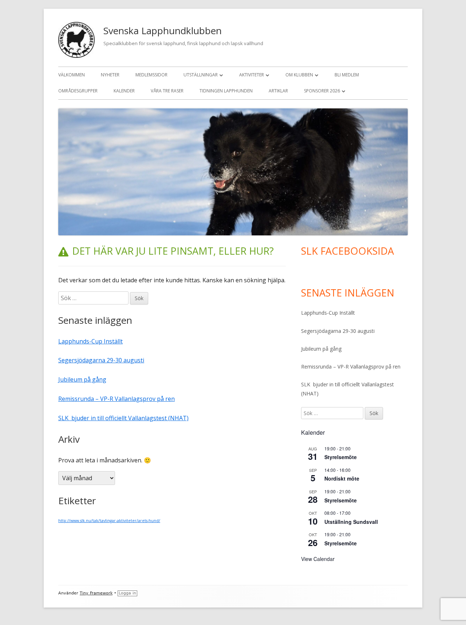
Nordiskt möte (341, 478)
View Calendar (318, 558)
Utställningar (200, 75)
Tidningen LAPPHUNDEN (226, 91)
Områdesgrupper (78, 91)
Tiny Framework (96, 593)
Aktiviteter (251, 75)
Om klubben (299, 75)
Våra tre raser (167, 91)
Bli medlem (347, 75)
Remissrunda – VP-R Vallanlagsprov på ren (116, 399)
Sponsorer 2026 (322, 91)
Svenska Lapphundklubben (162, 30)
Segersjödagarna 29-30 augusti (101, 360)
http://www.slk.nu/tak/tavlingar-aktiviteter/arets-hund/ (109, 520)
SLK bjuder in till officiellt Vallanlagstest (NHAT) (123, 418)
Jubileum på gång (82, 379)
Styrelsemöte (340, 457)
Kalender (124, 91)
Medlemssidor (151, 75)
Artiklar (278, 91)
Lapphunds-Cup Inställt (90, 341)
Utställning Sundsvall (351, 521)
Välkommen (71, 75)
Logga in (127, 593)
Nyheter (110, 75)
